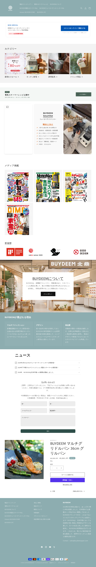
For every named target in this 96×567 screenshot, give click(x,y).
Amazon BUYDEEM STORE (12, 519)
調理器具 (51, 77)
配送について (38, 509)
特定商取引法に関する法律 (42, 519)
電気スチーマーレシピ (11, 506)
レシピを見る (83, 94)
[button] (26, 4)
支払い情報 (37, 503)
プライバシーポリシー (41, 516)
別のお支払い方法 (67, 484)
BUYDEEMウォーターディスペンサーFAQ (17, 516)
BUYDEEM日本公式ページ (31, 562)
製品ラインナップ (10, 503)
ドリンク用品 (75, 77)
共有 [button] (53, 491)
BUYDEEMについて (48, 278)
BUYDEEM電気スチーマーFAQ (13, 513)
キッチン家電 (32, 77)
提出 (48, 431)
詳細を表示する (77, 491)
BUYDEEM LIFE (9, 522)
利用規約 (36, 513)
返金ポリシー (38, 506)
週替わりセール (11, 77)
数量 (51, 464)
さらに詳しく (48, 294)
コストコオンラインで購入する (74, 28)
